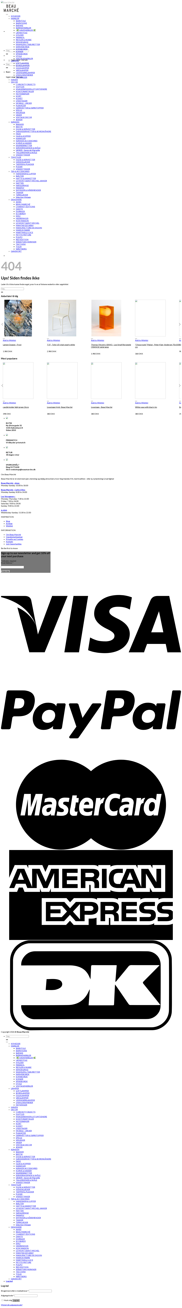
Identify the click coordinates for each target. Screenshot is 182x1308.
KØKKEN (15, 122)
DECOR (14, 82)
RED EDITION (22, 239)
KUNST (19, 98)
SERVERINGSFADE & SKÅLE (28, 148)
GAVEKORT (16, 251)
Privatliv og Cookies (14, 539)
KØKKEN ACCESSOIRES (26, 141)
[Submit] (7, 67)
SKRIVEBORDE (22, 47)
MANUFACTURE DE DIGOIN (29, 228)
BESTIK (19, 126)
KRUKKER (20, 112)
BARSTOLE (21, 21)
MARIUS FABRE (23, 230)
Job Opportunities (14, 544)
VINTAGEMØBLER (24, 58)
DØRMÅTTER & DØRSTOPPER (30, 108)
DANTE (19, 209)
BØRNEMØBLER (23, 28)
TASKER (19, 192)
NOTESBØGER (22, 94)
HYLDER (20, 35)
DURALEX (20, 211)
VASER (19, 115)
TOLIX (19, 246)
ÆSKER (19, 119)
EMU (18, 216)
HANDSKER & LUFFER (26, 173)
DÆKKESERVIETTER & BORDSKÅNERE (33, 131)
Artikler (9, 523)
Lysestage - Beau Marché (101, 407)
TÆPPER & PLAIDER (25, 164)
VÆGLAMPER (22, 70)
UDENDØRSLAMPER (25, 72)
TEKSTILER (16, 157)
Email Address (7, 563)
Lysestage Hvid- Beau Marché (59, 407)
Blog (8, 521)
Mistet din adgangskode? (12, 1305)
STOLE (19, 56)
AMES (18, 202)
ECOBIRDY (21, 213)
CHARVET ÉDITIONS (25, 206)
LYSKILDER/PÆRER (24, 75)
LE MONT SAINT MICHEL (27, 223)
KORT (18, 96)
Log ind (16, 1300)
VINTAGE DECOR (24, 117)
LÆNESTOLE (21, 32)
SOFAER (19, 51)
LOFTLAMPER (22, 63)
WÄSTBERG (21, 249)
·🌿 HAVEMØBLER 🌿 (26, 30)
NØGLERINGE (22, 185)
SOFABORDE (22, 49)
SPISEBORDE (22, 54)
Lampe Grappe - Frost (12, 344)
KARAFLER (21, 138)
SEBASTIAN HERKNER (26, 242)
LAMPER (15, 61)
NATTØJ (20, 183)
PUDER (19, 166)
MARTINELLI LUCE (24, 232)
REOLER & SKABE (23, 39)
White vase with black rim (146, 407)
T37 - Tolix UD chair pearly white (61, 344)
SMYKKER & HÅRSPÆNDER (28, 190)
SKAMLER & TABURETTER (28, 44)
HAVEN (14, 79)
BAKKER (20, 124)
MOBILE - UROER (24, 103)
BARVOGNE (21, 23)
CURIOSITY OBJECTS (25, 84)
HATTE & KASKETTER (26, 178)
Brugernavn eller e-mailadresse (14, 1291)
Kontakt (9, 541)
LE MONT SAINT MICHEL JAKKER (31, 181)
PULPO (19, 237)
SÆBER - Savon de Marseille (28, 150)
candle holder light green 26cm (16, 407)
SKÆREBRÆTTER (24, 145)
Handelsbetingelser (14, 537)
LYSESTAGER (21, 101)
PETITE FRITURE (23, 235)
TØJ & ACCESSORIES (20, 171)
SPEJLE (19, 110)
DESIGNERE (16, 199)
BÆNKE (19, 25)
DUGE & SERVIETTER (25, 129)
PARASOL (20, 37)
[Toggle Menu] (7, 14)
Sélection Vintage (23, 197)
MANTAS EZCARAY (25, 225)
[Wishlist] (4, 338)
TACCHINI (21, 244)
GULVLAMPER (22, 68)
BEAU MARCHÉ (23, 204)
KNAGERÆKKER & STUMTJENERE (31, 89)
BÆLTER (20, 176)
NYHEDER (15, 16)
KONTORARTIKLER (25, 91)
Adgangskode (7, 1295)
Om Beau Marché (13, 534)
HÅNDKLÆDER (23, 162)
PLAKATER (21, 105)
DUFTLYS (20, 86)
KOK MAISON (22, 220)
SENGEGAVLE (22, 42)
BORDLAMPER (22, 65)
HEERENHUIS (22, 218)
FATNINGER (21, 77)
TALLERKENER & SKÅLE (26, 152)
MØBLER (15, 18)
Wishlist (9, 526)
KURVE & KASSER (24, 143)
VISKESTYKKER (23, 155)
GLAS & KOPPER (23, 136)
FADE (18, 133)
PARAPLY (20, 188)
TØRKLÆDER (22, 195)
